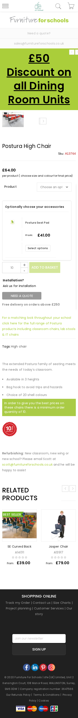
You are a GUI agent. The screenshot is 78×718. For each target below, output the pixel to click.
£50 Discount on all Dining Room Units (39, 79)
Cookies (44, 700)
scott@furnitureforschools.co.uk (27, 464)
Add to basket (44, 267)
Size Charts (62, 603)
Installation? (13, 280)
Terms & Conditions (46, 695)
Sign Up (39, 649)
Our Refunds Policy (18, 695)
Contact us (41, 603)
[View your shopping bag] (71, 6)
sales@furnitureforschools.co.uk (39, 43)
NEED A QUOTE (22, 295)
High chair (19, 346)
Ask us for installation (19, 286)
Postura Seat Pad (37, 222)
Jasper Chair (58, 546)
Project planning (18, 608)
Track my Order (17, 603)
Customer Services (49, 608)
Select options (38, 248)
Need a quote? (39, 33)
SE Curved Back (19, 546)
